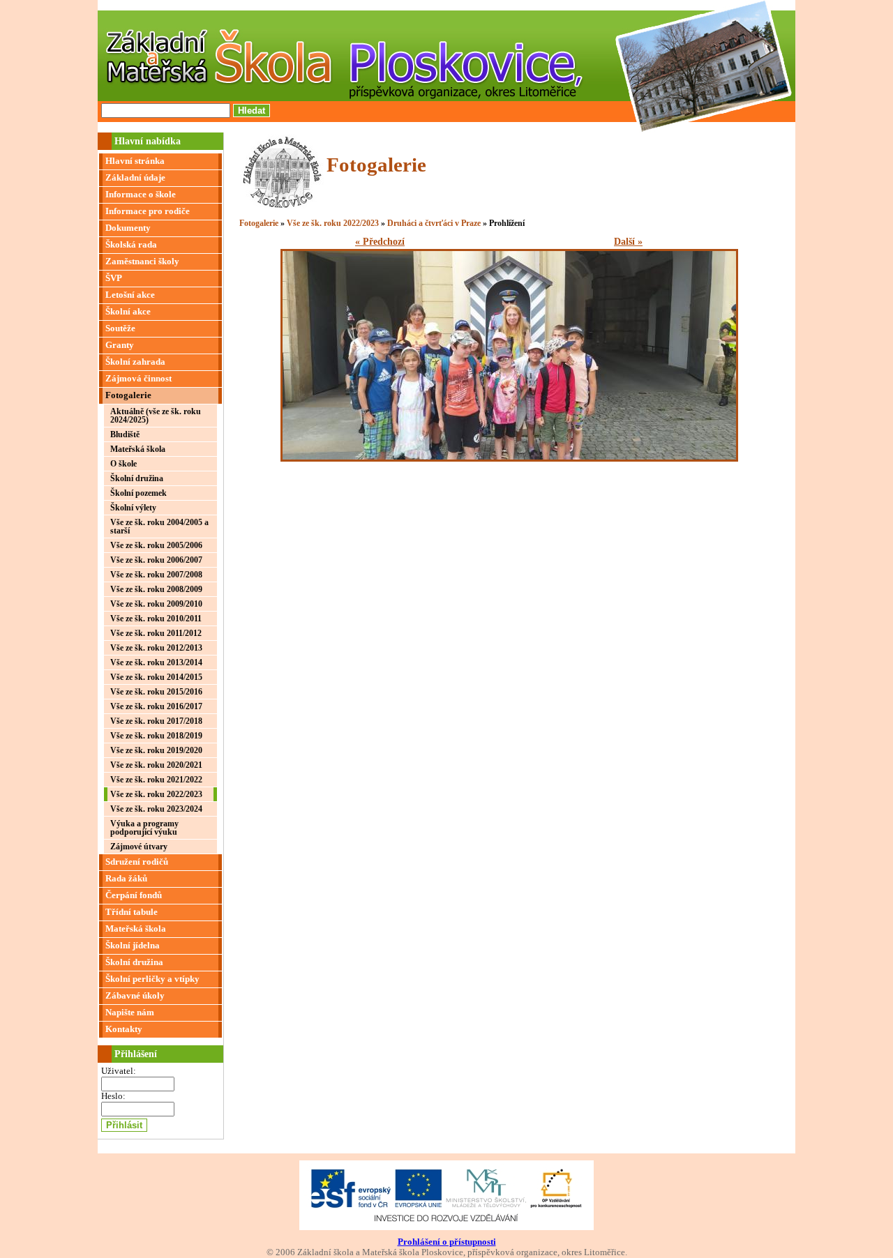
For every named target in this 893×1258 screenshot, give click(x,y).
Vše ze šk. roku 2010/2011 (156, 618)
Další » (628, 241)
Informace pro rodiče (147, 211)
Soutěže (120, 328)
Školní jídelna (132, 945)
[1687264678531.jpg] (509, 458)
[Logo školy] (282, 205)
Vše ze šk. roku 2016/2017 (156, 706)
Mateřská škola (137, 449)
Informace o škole (140, 194)
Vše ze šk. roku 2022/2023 (156, 794)
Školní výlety (133, 507)
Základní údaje (135, 178)
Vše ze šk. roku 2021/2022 (156, 779)
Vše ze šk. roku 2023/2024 (156, 809)
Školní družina (136, 478)
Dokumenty (128, 228)
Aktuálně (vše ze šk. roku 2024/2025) (155, 415)
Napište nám (129, 1012)
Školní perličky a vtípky (152, 979)
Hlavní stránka (135, 161)
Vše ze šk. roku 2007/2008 (156, 574)
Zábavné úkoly (135, 996)
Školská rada (131, 245)
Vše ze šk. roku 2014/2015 (156, 677)
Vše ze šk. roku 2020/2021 (156, 765)
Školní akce (128, 312)
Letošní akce (130, 295)
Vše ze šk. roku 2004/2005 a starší (159, 526)
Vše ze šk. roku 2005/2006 (156, 545)
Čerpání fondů (133, 895)
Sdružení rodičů (136, 862)
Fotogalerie (128, 395)
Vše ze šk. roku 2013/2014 (156, 662)
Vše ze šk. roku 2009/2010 (156, 604)
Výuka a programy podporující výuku (144, 827)
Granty (119, 345)
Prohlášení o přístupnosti (447, 1242)
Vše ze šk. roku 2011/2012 (156, 633)
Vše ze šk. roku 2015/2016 (156, 692)
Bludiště (125, 434)
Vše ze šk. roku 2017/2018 (156, 721)
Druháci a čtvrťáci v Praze (434, 223)
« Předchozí (380, 241)
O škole (123, 464)
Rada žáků (126, 879)
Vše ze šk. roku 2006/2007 (156, 560)
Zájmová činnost (138, 379)
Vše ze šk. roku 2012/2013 (156, 648)
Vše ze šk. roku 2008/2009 (156, 589)
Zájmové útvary (138, 846)
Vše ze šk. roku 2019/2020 (156, 750)
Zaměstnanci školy (142, 261)
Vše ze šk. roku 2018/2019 (156, 736)
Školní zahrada (135, 362)
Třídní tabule (131, 912)
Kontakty (123, 1029)
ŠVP (113, 278)
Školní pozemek (138, 493)
